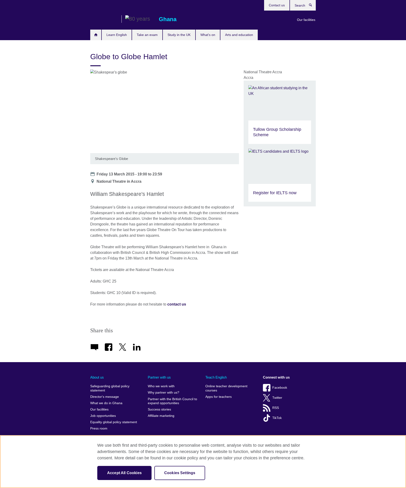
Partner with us (159, 377)
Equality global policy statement (113, 422)
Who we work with (161, 386)
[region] (203, 461)
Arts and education (239, 35)
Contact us (277, 5)
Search (313, 6)
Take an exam (147, 35)
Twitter (277, 397)
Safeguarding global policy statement (109, 388)
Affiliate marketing (161, 416)
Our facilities (306, 20)
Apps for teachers (218, 397)
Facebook (279, 387)
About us (97, 377)
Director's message (104, 397)
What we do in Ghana (106, 403)
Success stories (159, 409)
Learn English (116, 35)
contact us (176, 304)
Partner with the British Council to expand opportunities (172, 401)
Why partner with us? (163, 392)
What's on (207, 35)
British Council (104, 19)
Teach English (216, 377)
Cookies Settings (179, 473)
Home (95, 35)
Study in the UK (179, 35)
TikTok (277, 418)
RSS (275, 408)
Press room (98, 428)
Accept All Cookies (124, 473)
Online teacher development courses (226, 388)
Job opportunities (103, 416)
